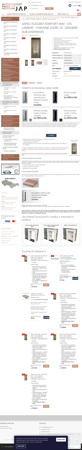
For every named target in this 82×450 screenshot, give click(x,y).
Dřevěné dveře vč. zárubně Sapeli (8, 132)
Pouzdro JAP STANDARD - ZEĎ (11, 27)
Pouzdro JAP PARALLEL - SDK (11, 46)
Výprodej (5, 159)
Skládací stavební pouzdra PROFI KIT (41, 14)
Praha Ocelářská (6, 234)
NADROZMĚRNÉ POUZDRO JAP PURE (11, 54)
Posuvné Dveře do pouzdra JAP (7, 125)
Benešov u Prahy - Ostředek (9, 236)
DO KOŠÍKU (51, 135)
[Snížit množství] (68, 69)
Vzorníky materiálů (10, 151)
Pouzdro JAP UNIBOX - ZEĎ (10, 42)
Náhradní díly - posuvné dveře (10, 111)
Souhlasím (61, 439)
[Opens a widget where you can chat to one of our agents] (71, 440)
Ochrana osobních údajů (6, 428)
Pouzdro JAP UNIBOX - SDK (10, 38)
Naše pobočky (6, 229)
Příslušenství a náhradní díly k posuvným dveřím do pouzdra (10, 103)
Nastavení (20, 446)
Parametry (31, 82)
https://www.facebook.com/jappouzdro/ (50, 434)
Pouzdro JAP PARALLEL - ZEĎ (11, 50)
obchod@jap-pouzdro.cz (47, 427)
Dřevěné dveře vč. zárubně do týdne (9, 129)
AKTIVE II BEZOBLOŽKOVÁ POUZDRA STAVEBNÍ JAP (8, 65)
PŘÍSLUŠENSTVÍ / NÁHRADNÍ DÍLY (7, 79)
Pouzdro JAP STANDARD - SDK (11, 23)
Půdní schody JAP (63, 14)
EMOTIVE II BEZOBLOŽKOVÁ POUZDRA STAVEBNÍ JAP (8, 70)
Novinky (4, 193)
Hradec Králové (6, 238)
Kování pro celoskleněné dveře (10, 148)
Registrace (78, 2)
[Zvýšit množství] (68, 68)
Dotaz (58, 78)
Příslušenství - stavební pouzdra (10, 88)
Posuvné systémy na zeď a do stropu (8, 120)
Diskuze (39, 82)
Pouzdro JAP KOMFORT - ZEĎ (10, 34)
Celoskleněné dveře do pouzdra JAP (11, 140)
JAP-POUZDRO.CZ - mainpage (12, 439)
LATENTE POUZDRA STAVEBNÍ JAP (7, 75)
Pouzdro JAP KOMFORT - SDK (10, 30)
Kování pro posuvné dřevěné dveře (9, 136)
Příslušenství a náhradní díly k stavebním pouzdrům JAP (10, 84)
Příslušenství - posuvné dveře (10, 107)
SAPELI (66, 73)
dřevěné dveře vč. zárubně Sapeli (72, 76)
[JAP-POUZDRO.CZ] (14, 7)
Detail (46, 284)
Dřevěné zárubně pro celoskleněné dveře (10, 144)
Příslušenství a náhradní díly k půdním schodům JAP (11, 97)
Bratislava (4, 242)
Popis (24, 82)
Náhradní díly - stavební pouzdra (10, 92)
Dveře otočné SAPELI (8, 155)
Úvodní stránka (3, 14)
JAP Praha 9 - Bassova (7, 231)
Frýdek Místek (5, 240)
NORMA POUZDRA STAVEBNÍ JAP (16, 14)
